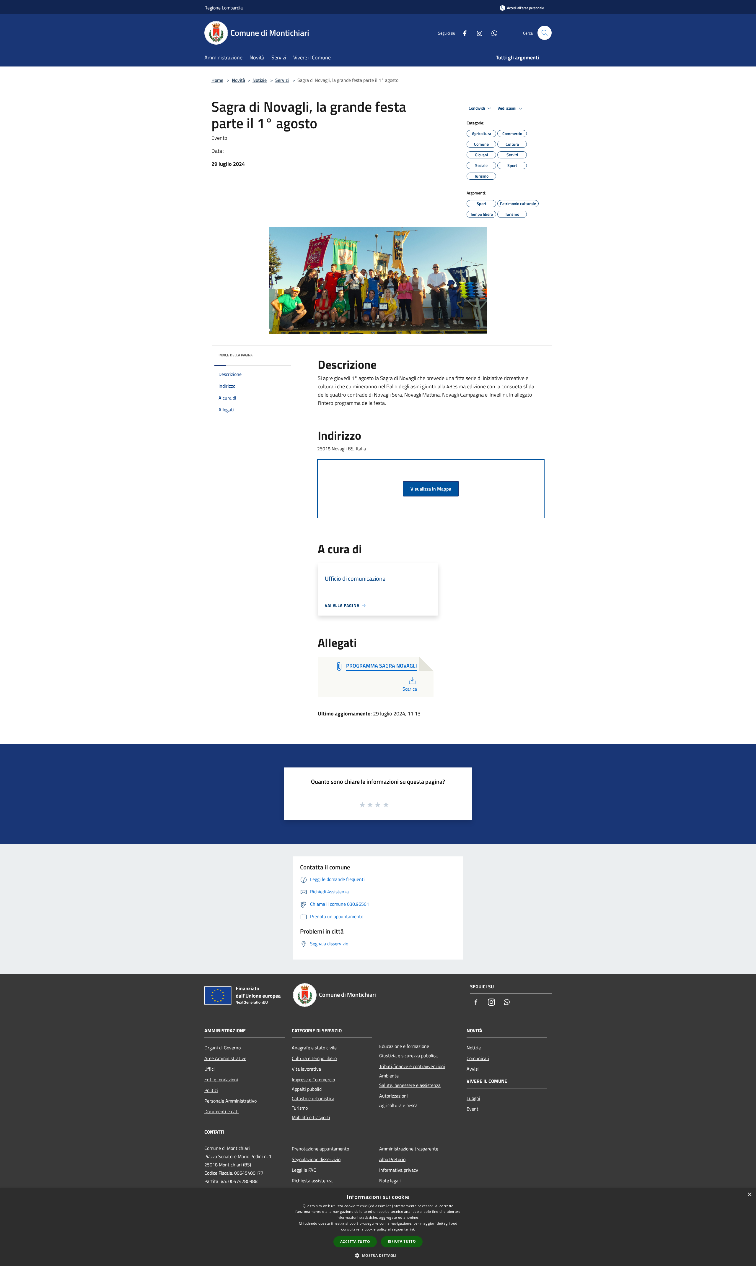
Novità (238, 80)
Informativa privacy (398, 1170)
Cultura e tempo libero (314, 1058)
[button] (377, 1255)
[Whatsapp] (492, 33)
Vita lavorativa (306, 1068)
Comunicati (478, 1058)
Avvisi (473, 1068)
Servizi (282, 80)
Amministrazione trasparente (408, 1148)
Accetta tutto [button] (355, 1241)
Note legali (390, 1180)
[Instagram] (477, 33)
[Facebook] (462, 33)
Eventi (473, 1108)
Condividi (477, 108)
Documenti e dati (221, 1111)
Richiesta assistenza (312, 1180)
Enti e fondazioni (221, 1079)
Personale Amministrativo (230, 1100)
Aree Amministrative (225, 1058)
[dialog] (378, 1227)
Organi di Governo (222, 1047)
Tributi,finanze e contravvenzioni (412, 1066)
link (412, 1229)
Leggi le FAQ (304, 1170)
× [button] (749, 1194)
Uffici (209, 1068)
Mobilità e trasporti (311, 1117)
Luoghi (473, 1098)
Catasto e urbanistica (313, 1098)
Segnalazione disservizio (316, 1159)
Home (217, 80)
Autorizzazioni (393, 1095)
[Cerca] (544, 33)
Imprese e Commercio (313, 1079)
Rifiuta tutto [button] (402, 1241)
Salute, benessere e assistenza (410, 1085)
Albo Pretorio (392, 1159)
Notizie (259, 80)
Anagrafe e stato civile (314, 1047)
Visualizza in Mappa (430, 488)
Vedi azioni (507, 108)
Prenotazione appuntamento (320, 1148)
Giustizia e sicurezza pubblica (408, 1055)
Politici (211, 1090)
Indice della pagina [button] (235, 355)
